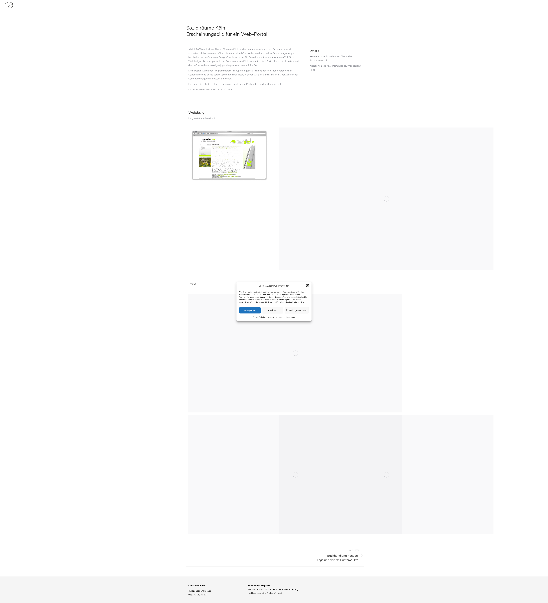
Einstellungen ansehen (296, 310)
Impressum (290, 317)
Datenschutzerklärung (276, 317)
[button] (307, 285)
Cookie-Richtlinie (259, 317)
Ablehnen (272, 310)
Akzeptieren (249, 310)
